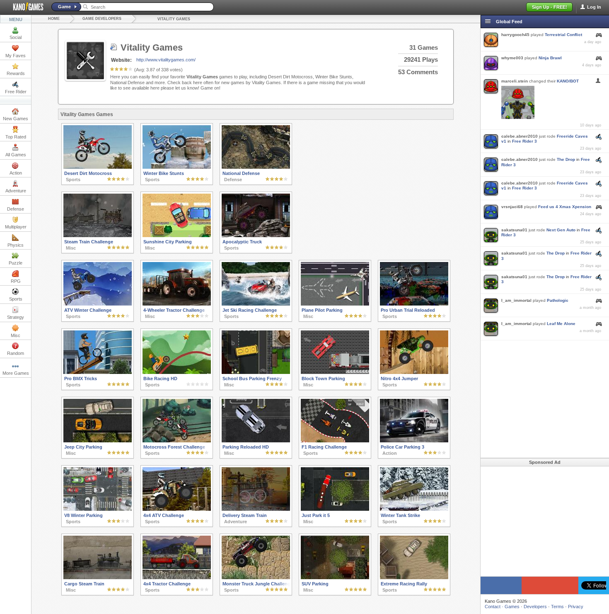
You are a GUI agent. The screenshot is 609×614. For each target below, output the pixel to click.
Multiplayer (16, 226)
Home (54, 19)
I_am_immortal (516, 300)
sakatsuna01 (514, 230)
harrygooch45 (515, 34)
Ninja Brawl (550, 58)
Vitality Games (173, 19)
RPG (16, 281)
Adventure (15, 190)
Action (16, 172)
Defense (15, 208)
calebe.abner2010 (519, 136)
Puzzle (15, 262)
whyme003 (512, 58)
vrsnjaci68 (512, 206)
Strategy (15, 317)
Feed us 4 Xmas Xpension (564, 206)
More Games (15, 373)
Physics (15, 245)
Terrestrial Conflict (563, 34)
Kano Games (25, 7)
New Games (15, 118)
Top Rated (15, 136)
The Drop (566, 159)
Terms (557, 606)
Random (15, 353)
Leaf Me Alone (561, 323)
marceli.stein (514, 81)
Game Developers (101, 19)
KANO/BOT (568, 81)
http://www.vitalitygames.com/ (166, 59)
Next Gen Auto (560, 230)
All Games (15, 154)
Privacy (575, 606)
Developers (535, 606)
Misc (15, 335)
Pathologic (557, 300)
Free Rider (16, 91)
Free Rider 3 (524, 141)
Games (512, 606)
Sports (15, 298)
